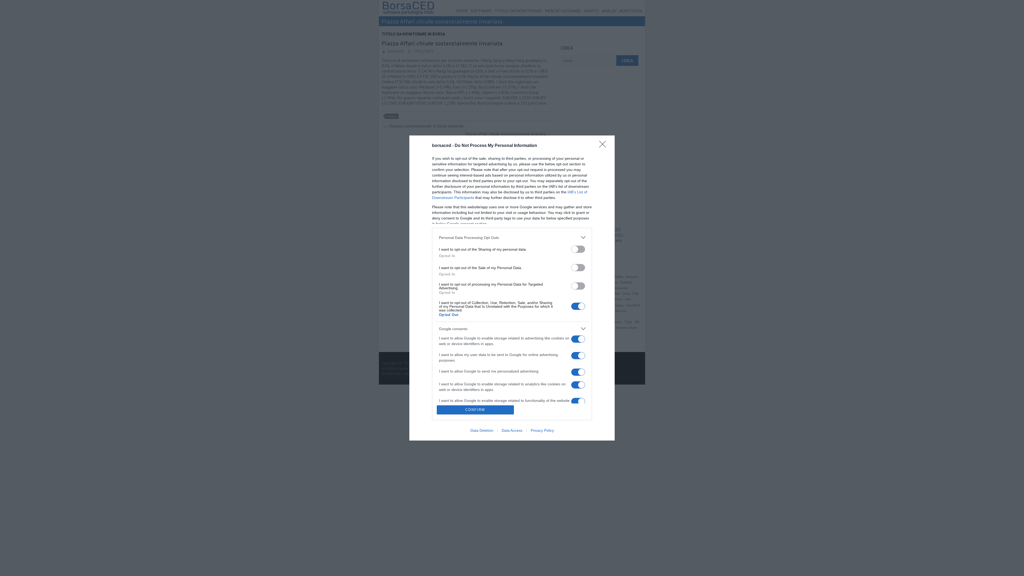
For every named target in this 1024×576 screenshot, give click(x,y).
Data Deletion (481, 430)
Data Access (512, 430)
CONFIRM (475, 410)
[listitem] (512, 237)
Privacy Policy (542, 430)
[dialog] (512, 288)
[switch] (578, 249)
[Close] (604, 146)
